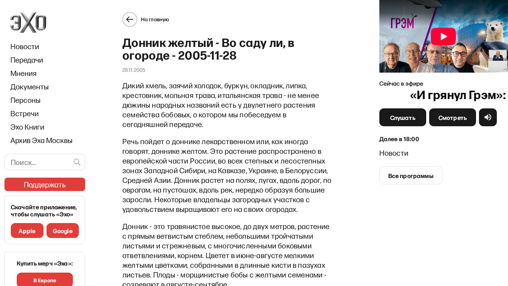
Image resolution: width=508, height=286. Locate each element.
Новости (24, 46)
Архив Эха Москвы (41, 140)
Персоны (25, 100)
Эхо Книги (27, 126)
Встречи (24, 113)
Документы (29, 86)
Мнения (23, 73)
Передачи (26, 59)
